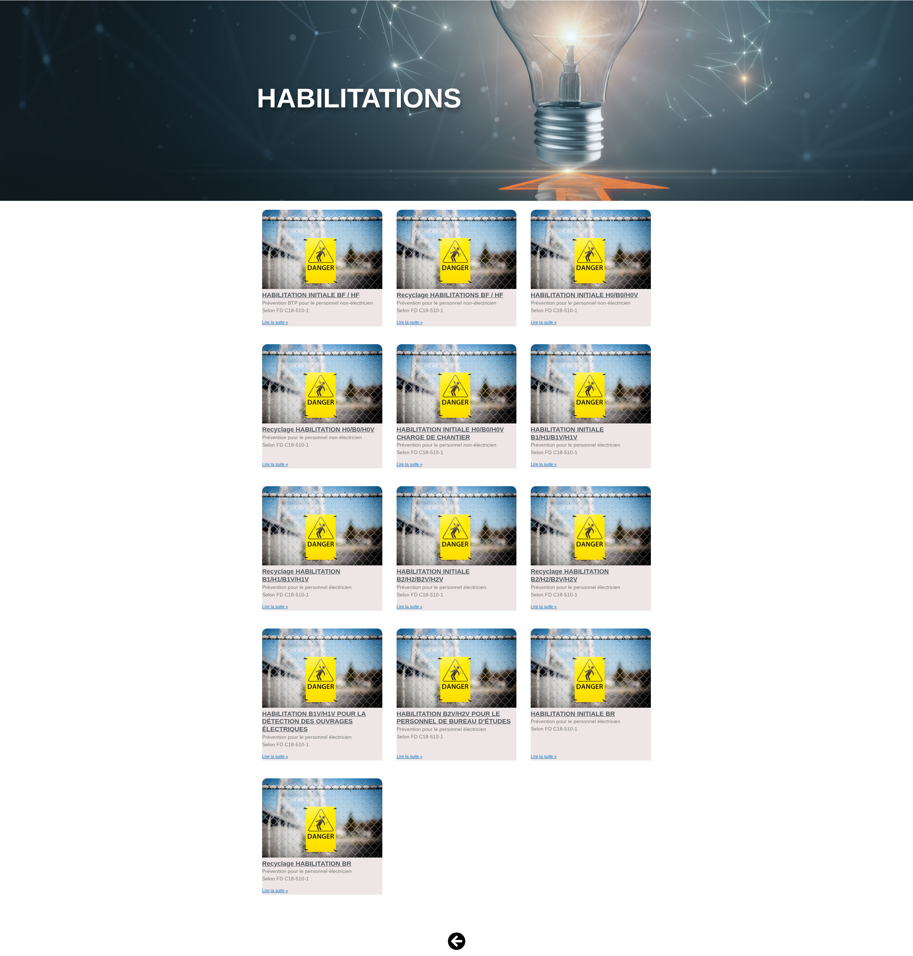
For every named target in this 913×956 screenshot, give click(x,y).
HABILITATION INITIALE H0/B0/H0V (584, 295)
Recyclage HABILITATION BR (306, 863)
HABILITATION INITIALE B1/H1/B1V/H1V (567, 433)
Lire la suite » (275, 322)
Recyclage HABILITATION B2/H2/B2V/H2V (570, 575)
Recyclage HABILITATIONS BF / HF (450, 295)
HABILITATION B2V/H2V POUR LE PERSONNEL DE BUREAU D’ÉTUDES (454, 717)
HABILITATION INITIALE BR (573, 713)
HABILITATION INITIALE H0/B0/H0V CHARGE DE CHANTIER (450, 433)
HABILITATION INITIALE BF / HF (310, 295)
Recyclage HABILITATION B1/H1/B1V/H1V (301, 575)
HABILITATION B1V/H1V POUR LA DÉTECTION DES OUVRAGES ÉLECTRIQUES (314, 721)
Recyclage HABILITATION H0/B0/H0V (318, 429)
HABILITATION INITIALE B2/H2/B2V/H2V (433, 575)
